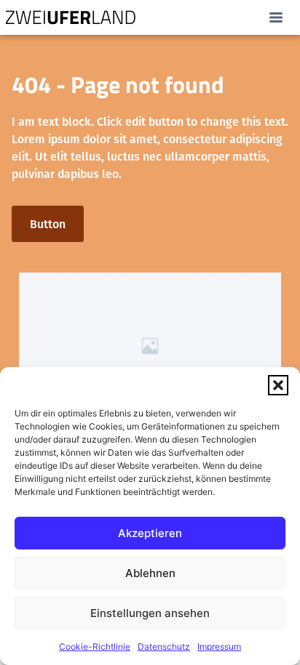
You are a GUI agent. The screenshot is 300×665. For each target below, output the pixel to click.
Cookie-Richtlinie (94, 646)
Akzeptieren (150, 533)
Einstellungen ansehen (150, 613)
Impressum (219, 646)
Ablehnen (150, 573)
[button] (278, 385)
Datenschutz (164, 646)
